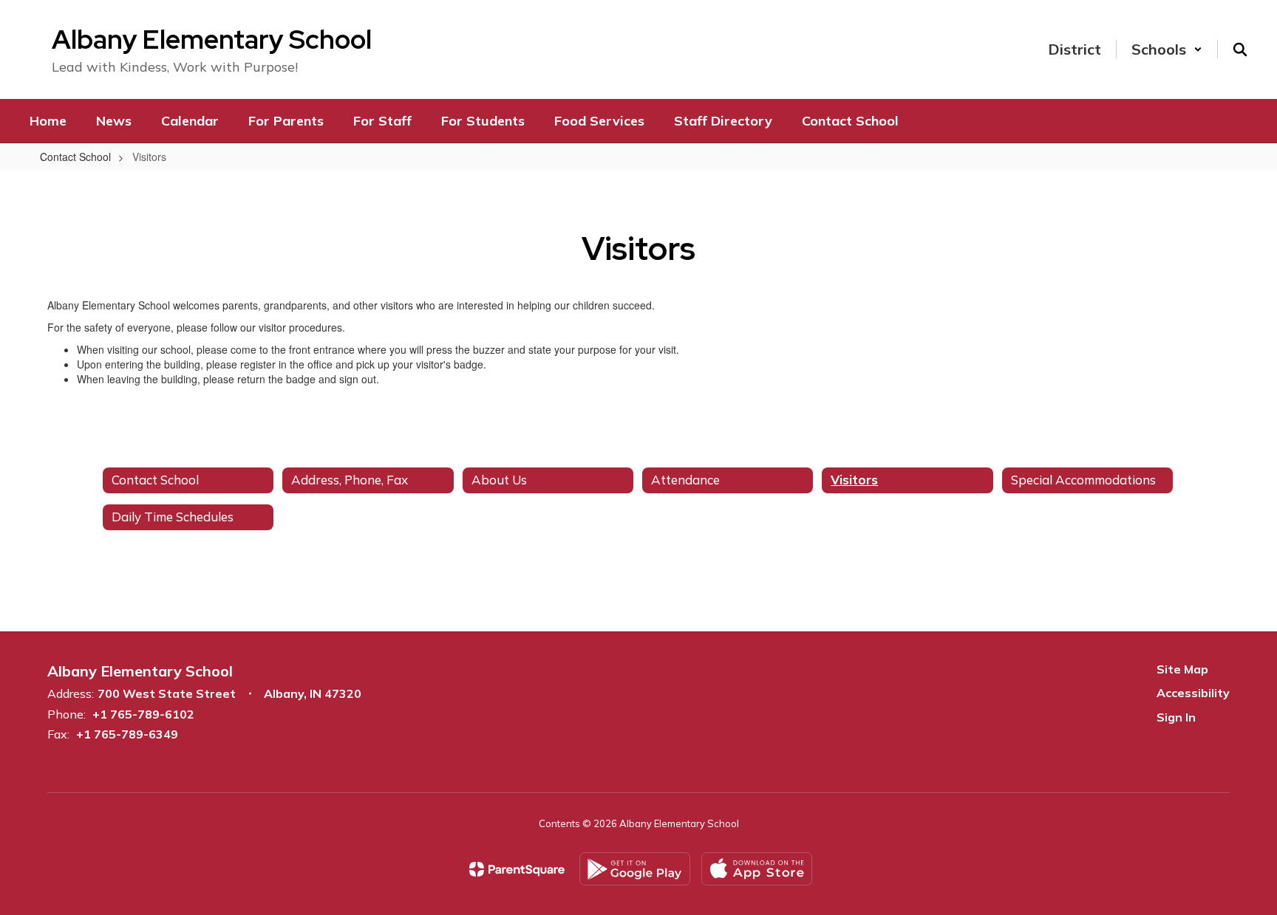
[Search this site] (1240, 49)
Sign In (1176, 717)
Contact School (75, 156)
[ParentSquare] (517, 869)
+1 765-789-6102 (143, 714)
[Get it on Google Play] (634, 868)
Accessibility (1193, 692)
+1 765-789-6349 (127, 734)
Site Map (1182, 669)
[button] (1166, 49)
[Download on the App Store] (756, 868)
